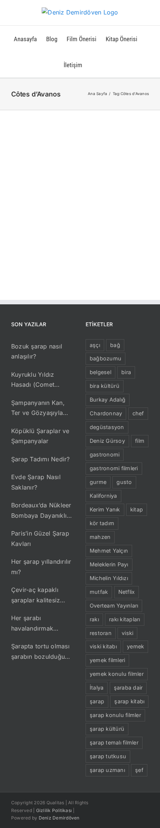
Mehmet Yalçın (109, 550)
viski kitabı (103, 646)
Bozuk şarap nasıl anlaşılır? (36, 351)
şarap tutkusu (108, 756)
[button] (94, 65)
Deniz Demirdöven (59, 818)
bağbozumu (105, 358)
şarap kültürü (107, 729)
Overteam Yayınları (114, 605)
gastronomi (104, 454)
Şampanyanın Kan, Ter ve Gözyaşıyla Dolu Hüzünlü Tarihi (39, 408)
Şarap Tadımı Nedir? (40, 459)
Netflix (126, 592)
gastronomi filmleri (114, 468)
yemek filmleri (107, 660)
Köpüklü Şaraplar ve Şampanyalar (40, 436)
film (139, 441)
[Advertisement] (80, 194)
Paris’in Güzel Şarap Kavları (40, 538)
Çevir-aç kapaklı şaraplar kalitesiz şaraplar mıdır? (35, 595)
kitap (136, 509)
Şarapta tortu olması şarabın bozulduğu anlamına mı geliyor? (41, 652)
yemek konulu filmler (117, 674)
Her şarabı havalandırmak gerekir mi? (32, 624)
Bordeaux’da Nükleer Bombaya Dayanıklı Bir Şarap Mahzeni (41, 511)
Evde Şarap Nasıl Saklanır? (36, 482)
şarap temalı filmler (114, 742)
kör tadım (102, 523)
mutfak (99, 592)
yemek (135, 646)
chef (138, 413)
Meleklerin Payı (109, 564)
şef (139, 770)
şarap (97, 701)
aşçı (95, 345)
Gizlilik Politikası (54, 810)
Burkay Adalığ (107, 399)
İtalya (96, 687)
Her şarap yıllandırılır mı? (41, 567)
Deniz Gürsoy (107, 441)
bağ (115, 345)
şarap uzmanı (107, 770)
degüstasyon (107, 427)
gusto (124, 482)
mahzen (100, 537)
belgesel (100, 372)
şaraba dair (128, 687)
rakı (94, 619)
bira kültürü (104, 386)
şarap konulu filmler (115, 715)
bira (126, 372)
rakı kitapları (124, 619)
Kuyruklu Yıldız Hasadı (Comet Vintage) (32, 380)
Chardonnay (106, 413)
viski (127, 633)
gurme (98, 482)
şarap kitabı (129, 701)
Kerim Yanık (105, 509)
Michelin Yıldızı (109, 578)
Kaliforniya (103, 495)
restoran (101, 633)
